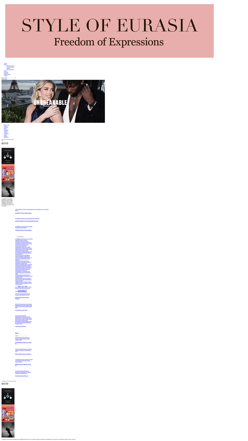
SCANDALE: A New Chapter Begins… (23, 213)
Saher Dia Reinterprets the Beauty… (23, 354)
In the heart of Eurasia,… (20, 326)
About (5, 64)
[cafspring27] (8, 180)
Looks (5, 70)
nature (23, 288)
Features (6, 72)
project (22, 290)
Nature (5, 126)
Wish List (6, 137)
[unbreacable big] (53, 122)
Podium (6, 131)
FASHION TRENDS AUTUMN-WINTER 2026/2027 (27, 221)
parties (28, 288)
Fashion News (7, 74)
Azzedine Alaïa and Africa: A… (22, 375)
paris (26, 288)
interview (17, 288)
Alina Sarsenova (10, 69)
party (16, 291)
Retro (5, 128)
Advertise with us (11, 65)
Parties (5, 132)
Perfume (6, 127)
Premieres (6, 133)
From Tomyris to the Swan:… (21, 310)
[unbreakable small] (8, 163)
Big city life (6, 125)
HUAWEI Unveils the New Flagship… (23, 230)
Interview (6, 73)
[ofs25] (8, 196)
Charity (5, 75)
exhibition (30, 287)
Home (5, 63)
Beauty (5, 136)
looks (20, 288)
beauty (16, 287)
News (5, 134)
